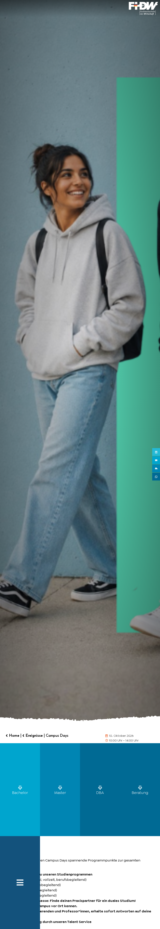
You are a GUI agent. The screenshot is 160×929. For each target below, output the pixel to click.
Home (14, 735)
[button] (146, 4)
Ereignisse (34, 735)
